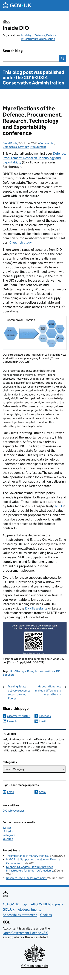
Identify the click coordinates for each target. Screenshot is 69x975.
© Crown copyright (34, 966)
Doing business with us (41, 671)
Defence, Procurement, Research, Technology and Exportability (34, 157)
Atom (42, 792)
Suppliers (8, 674)
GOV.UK (9, 909)
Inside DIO (16, 27)
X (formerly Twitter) (18, 716)
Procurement (38, 146)
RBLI (58, 506)
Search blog (13, 51)
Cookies (46, 915)
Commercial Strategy (16, 146)
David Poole (10, 143)
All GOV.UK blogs (15, 904)
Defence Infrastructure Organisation (38, 37)
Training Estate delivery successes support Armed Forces (19, 692)
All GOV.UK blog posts (47, 904)
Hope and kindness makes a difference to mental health (48, 690)
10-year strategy (20, 242)
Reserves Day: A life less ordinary (26, 878)
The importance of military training (27, 855)
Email (42, 721)
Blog (6, 21)
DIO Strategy (18, 671)
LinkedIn (12, 721)
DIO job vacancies (13, 810)
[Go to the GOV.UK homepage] (17, 5)
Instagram (9, 835)
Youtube (8, 838)
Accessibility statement (20, 915)
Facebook (45, 716)
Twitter (7, 827)
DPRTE (60, 671)
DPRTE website (36, 608)
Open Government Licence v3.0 (25, 933)
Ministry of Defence (33, 35)
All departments (29, 909)
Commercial (46, 143)
